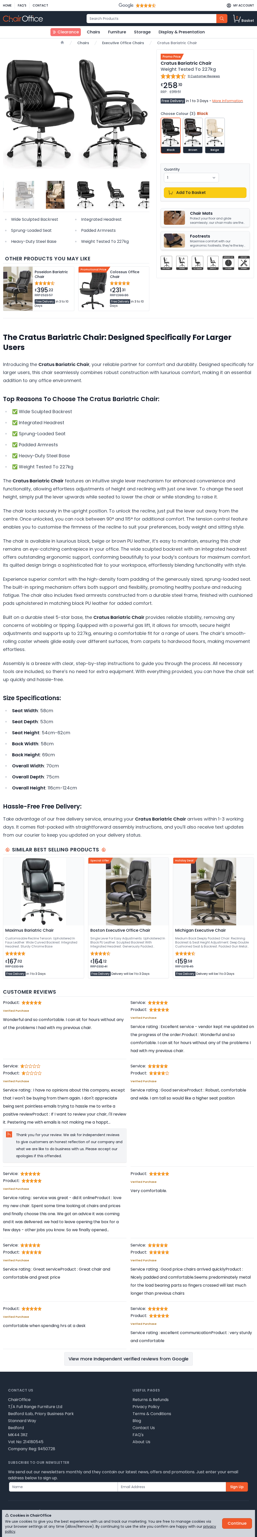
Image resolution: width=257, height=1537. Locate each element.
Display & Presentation (182, 32)
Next (144, 114)
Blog (137, 1421)
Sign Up (237, 1486)
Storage (142, 32)
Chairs (93, 32)
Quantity (172, 169)
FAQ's (22, 5)
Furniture (117, 32)
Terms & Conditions (152, 1414)
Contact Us (144, 1428)
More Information (227, 100)
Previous (9, 114)
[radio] (171, 136)
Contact (40, 5)
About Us (141, 1442)
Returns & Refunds (151, 1400)
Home (7, 5)
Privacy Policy (146, 1407)
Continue (237, 1523)
